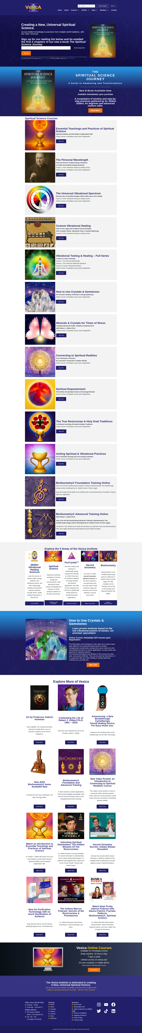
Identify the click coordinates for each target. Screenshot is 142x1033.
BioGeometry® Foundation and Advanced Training (71, 782)
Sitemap (87, 1029)
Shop (93, 10)
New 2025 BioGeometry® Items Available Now (39, 784)
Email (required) (79, 48)
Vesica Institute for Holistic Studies (68, 1029)
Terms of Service (45, 58)
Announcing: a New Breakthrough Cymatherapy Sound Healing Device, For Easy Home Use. (102, 721)
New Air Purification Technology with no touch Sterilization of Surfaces (39, 913)
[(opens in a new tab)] (71, 826)
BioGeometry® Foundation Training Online (83, 482)
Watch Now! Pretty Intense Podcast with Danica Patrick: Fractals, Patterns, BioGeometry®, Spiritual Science (102, 912)
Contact (114, 10)
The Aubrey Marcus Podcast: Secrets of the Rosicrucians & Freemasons (71, 912)
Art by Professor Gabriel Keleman (39, 718)
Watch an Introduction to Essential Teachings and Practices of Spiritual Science (39, 847)
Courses (74, 10)
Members (103, 10)
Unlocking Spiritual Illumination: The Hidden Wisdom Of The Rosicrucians (71, 845)
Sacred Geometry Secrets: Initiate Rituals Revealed (102, 846)
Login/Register (102, 6)
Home (60, 10)
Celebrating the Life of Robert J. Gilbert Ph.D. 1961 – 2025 (71, 720)
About (66, 10)
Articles (84, 10)
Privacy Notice (70, 58)
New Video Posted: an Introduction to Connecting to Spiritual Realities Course (102, 782)
